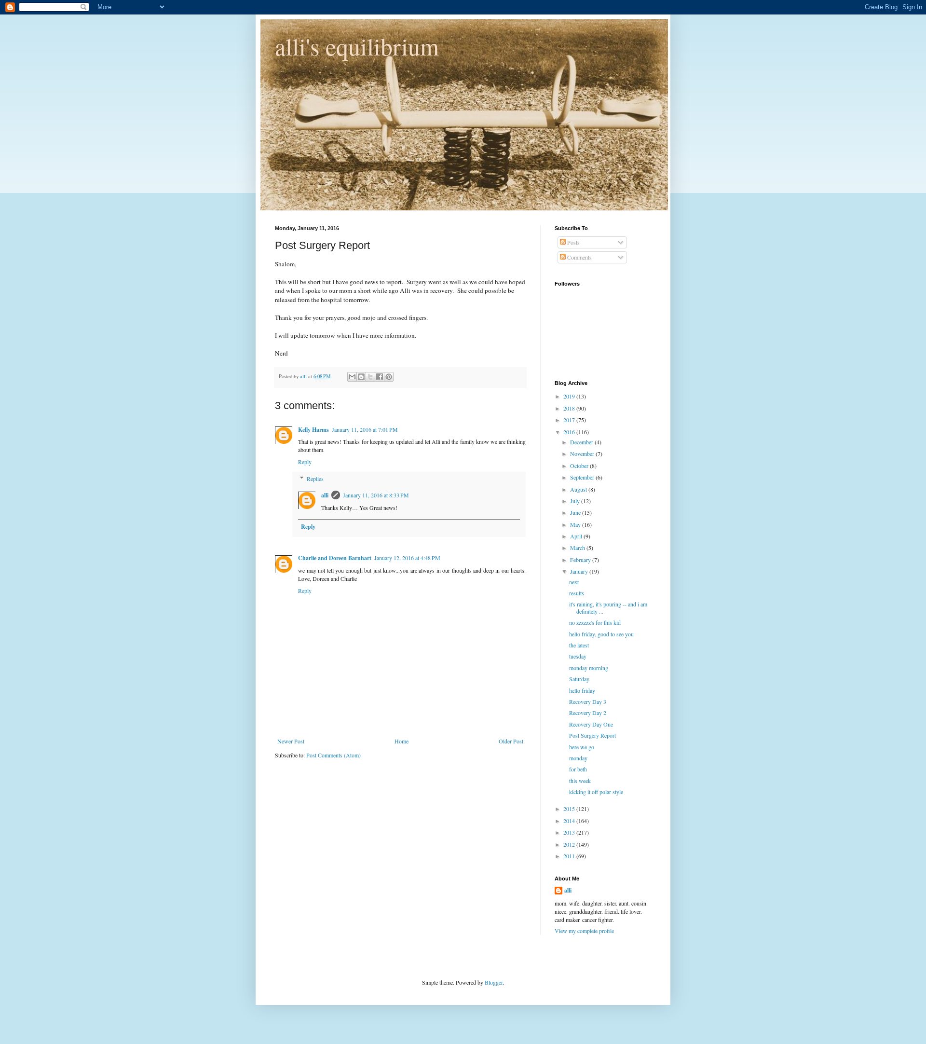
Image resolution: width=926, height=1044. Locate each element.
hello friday (582, 690)
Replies (315, 478)
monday (578, 758)
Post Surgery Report (592, 735)
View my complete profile (584, 930)
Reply (305, 462)
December (582, 442)
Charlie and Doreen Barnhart (334, 558)
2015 (569, 808)
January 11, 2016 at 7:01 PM (365, 429)
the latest (579, 645)
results (576, 593)
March (578, 547)
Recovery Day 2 (587, 712)
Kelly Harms (313, 430)
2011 (569, 856)
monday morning (588, 668)
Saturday (579, 679)
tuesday (577, 656)
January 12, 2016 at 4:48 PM (407, 558)
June (576, 512)
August (579, 489)
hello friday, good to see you (601, 634)
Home (402, 741)
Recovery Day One (591, 724)
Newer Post (290, 741)
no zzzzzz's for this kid (595, 622)
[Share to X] (370, 377)
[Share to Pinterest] (389, 377)
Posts (573, 242)
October (580, 465)
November (583, 453)
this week (580, 780)
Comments (579, 257)
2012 (569, 844)
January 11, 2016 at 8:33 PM (376, 495)
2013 (569, 832)
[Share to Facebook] (379, 377)
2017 (569, 420)
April (577, 536)
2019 (569, 396)
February (581, 559)
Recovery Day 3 (587, 701)
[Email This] (352, 377)
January (579, 571)
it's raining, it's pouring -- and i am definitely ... (608, 607)
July (575, 501)
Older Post (511, 741)
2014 (569, 820)
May (576, 524)
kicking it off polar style (596, 792)
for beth (578, 769)
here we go (581, 747)
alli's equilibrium (357, 46)
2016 (569, 432)
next (574, 582)
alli (324, 495)
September (583, 477)
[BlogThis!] (361, 377)
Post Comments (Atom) (333, 755)
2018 (569, 408)
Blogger (494, 982)
